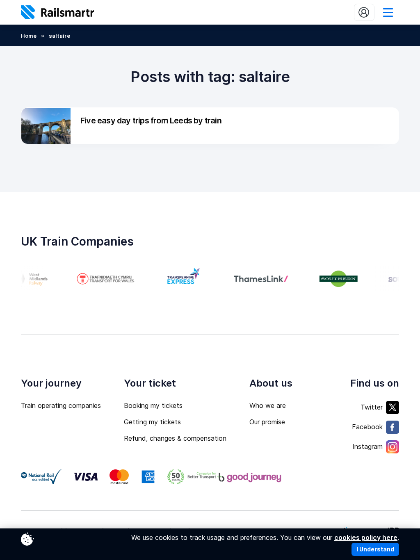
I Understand (375, 549)
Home (29, 35)
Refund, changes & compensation (175, 438)
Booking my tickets (153, 405)
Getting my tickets (152, 422)
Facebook (367, 427)
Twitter (372, 407)
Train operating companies (61, 405)
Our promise (267, 422)
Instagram (367, 446)
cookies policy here (365, 537)
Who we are (267, 405)
